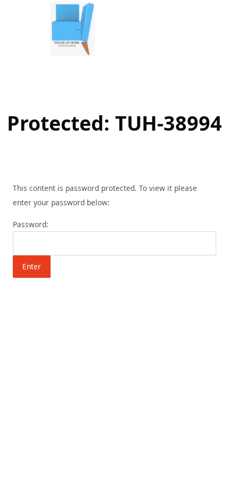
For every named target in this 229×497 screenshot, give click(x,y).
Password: (30, 224)
